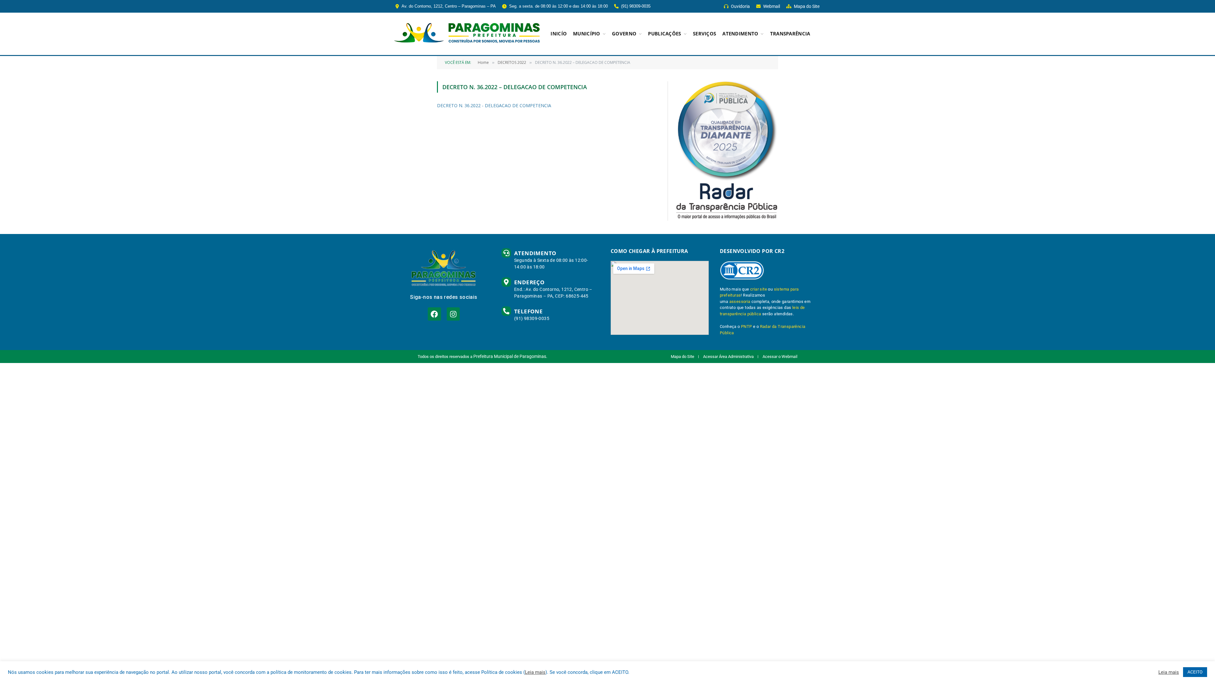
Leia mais (535, 672)
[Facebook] (434, 313)
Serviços (704, 34)
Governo (624, 34)
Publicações (664, 34)
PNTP (746, 326)
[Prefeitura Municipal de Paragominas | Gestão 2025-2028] (467, 33)
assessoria (740, 301)
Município (586, 34)
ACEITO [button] (1195, 671)
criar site (758, 289)
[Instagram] (453, 313)
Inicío (559, 34)
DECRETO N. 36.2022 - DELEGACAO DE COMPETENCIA (494, 105)
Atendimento (740, 34)
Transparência (790, 34)
